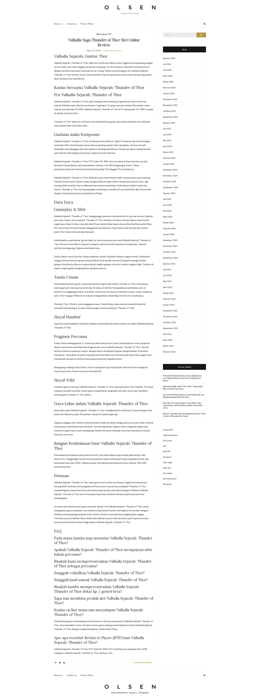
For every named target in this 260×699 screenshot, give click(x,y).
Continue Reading (142, 662)
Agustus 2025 (169, 123)
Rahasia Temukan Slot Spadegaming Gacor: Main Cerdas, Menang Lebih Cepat (184, 414)
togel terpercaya (170, 435)
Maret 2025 (168, 152)
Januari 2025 (169, 164)
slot (164, 446)
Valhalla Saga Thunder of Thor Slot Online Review (104, 42)
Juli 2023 (167, 269)
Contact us (71, 23)
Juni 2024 (167, 205)
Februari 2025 (169, 158)
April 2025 (167, 146)
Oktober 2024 (169, 181)
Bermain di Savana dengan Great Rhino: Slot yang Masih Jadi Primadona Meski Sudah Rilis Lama (183, 405)
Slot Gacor (167, 440)
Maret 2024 (168, 222)
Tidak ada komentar (112, 50)
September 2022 (170, 328)
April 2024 (167, 217)
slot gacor (167, 457)
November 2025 (170, 105)
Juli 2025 (167, 128)
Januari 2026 (169, 93)
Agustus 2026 (169, 58)
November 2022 (170, 316)
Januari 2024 (169, 234)
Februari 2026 (169, 87)
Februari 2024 (169, 228)
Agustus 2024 (169, 193)
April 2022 (167, 340)
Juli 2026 (167, 64)
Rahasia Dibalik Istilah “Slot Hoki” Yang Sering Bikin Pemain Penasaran (183, 387)
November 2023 (170, 246)
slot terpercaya (169, 478)
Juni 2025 (167, 134)
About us (58, 23)
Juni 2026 (167, 70)
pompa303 (168, 430)
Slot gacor (167, 484)
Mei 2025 (167, 140)
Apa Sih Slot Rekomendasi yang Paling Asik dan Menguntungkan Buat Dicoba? (183, 395)
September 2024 (170, 187)
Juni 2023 (167, 275)
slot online (167, 473)
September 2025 (170, 117)
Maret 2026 (168, 82)
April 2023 (167, 287)
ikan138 (166, 451)
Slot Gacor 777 (103, 34)
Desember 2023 (170, 240)
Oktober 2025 (169, 111)
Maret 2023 (168, 293)
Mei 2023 (167, 281)
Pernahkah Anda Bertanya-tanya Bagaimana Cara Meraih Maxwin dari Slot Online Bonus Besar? (182, 378)
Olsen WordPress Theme (123, 692)
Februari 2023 (169, 299)
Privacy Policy (86, 23)
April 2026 (167, 76)
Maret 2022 (168, 346)
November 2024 (170, 175)
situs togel (167, 462)
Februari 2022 (169, 352)
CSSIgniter (143, 692)
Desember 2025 (170, 99)
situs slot (167, 468)
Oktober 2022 (169, 322)
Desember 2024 (170, 170)
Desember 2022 (170, 310)
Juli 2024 (167, 199)
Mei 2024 (167, 211)
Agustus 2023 (169, 264)
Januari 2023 (169, 305)
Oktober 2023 (169, 252)
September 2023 (170, 258)
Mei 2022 (167, 334)
